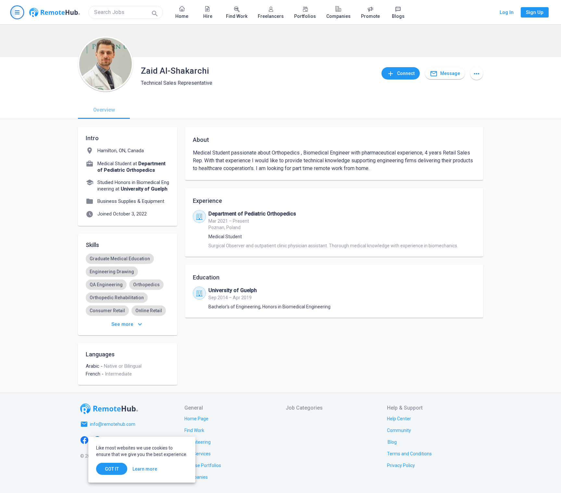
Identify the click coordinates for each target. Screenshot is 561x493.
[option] (120, 258)
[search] (125, 12)
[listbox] (127, 284)
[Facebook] (84, 439)
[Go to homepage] (54, 12)
